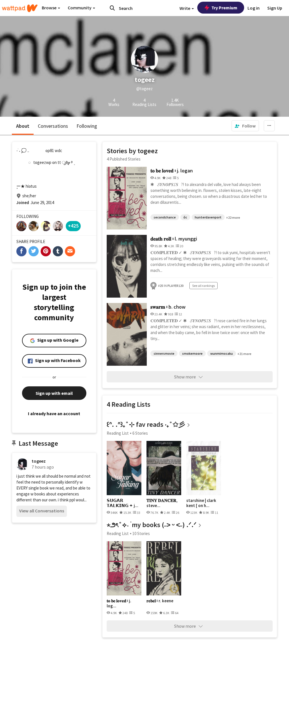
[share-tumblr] (58, 251)
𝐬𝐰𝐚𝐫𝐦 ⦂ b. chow (167, 307)
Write (185, 8)
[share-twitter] (34, 251)
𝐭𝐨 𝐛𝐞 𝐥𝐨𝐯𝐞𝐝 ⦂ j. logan (171, 170)
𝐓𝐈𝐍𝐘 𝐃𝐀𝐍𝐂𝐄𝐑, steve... (162, 503)
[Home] (20, 8)
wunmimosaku (221, 353)
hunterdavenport (208, 217)
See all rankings (203, 285)
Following (86, 126)
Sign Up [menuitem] (274, 8)
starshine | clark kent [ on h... (201, 503)
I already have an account (54, 413)
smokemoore (192, 353)
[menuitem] (245, 125)
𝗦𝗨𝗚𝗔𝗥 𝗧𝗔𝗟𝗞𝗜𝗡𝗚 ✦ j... (122, 503)
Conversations (53, 126)
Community (80, 7)
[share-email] (70, 251)
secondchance (165, 217)
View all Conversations (41, 511)
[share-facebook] (21, 251)
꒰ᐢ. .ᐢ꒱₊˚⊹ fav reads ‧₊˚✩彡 (146, 424)
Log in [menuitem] (254, 8)
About (22, 126)
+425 (73, 225)
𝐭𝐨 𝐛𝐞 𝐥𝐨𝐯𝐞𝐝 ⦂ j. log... (119, 603)
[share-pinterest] (46, 251)
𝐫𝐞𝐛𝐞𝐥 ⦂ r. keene (159, 600)
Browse (49, 7)
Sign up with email (54, 393)
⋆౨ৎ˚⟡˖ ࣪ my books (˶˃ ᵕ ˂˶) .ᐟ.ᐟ (151, 524)
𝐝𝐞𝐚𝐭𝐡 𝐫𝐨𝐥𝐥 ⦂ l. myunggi (173, 238)
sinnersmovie (164, 353)
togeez (39, 461)
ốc (185, 217)
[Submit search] (112, 7)
